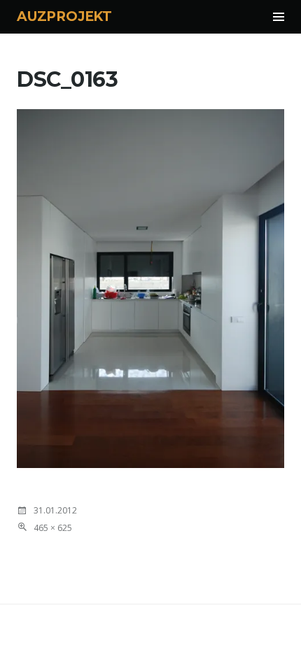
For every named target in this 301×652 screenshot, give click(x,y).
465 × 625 (53, 528)
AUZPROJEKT (64, 16)
